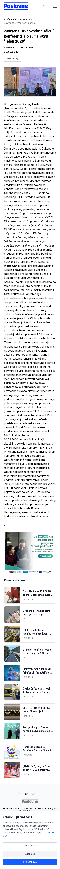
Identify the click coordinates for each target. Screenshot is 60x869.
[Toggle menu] (52, 6)
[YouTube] (33, 794)
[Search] (44, 6)
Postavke (30, 845)
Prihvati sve (30, 861)
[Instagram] (20, 794)
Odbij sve (30, 853)
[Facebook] (40, 794)
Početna (10, 19)
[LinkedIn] (26, 794)
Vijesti (25, 19)
